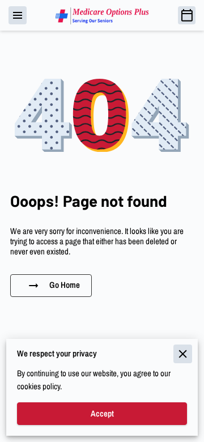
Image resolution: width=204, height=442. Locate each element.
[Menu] (17, 15)
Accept (102, 413)
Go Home (64, 285)
